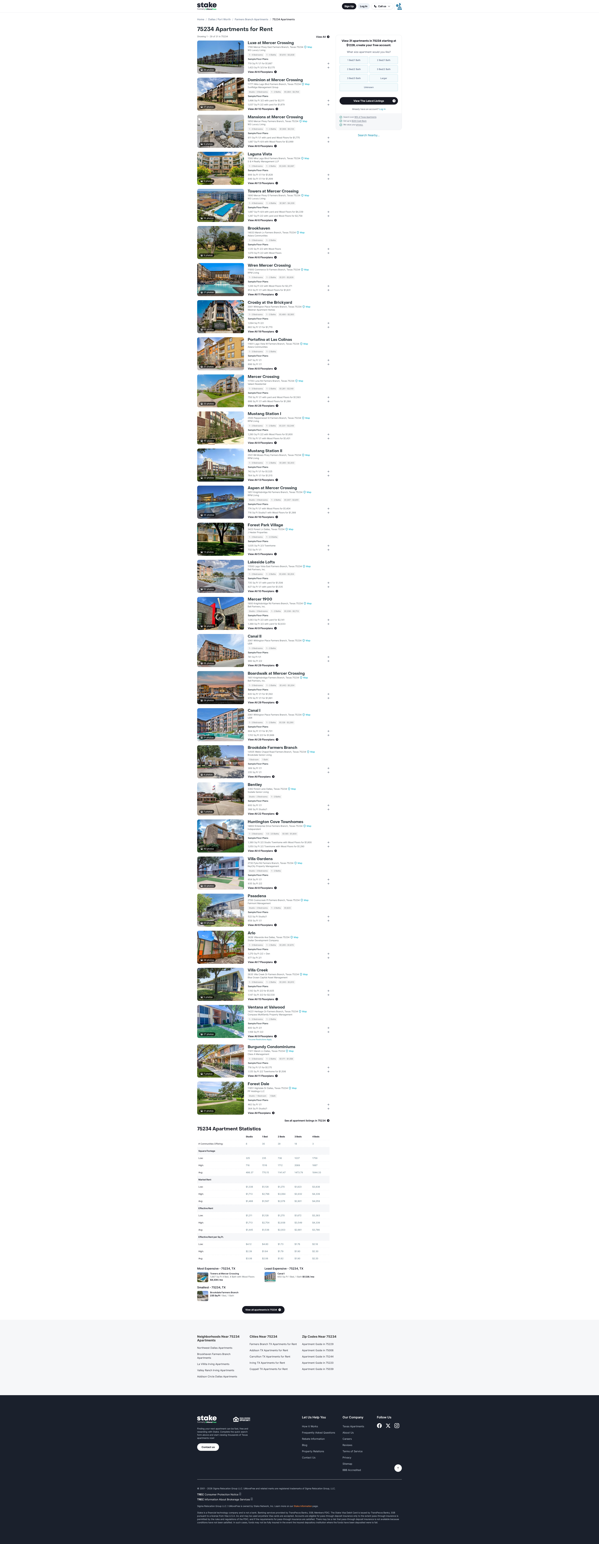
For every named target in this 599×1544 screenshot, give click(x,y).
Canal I (254, 710)
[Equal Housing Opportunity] (241, 1419)
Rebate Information (313, 1438)
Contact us (208, 1447)
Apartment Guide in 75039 (318, 1369)
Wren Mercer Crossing (269, 265)
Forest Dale (258, 1084)
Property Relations (313, 1451)
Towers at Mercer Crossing (273, 191)
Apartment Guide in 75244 (318, 1356)
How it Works (310, 1426)
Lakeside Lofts (261, 562)
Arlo (251, 933)
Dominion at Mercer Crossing (275, 80)
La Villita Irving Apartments (213, 1364)
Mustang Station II (265, 451)
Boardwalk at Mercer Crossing (276, 673)
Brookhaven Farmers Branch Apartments (213, 1355)
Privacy (347, 1457)
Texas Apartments (353, 1426)
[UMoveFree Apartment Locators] (207, 1419)
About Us (348, 1432)
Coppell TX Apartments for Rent (269, 1369)
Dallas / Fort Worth (219, 19)
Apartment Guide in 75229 (318, 1344)
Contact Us (308, 1457)
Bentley (255, 784)
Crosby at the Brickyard (270, 302)
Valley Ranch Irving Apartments (215, 1370)
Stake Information (303, 1506)
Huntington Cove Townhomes (275, 821)
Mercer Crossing (263, 376)
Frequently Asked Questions (318, 1432)
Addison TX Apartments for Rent (269, 1350)
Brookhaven (259, 228)
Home (200, 19)
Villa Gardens (260, 859)
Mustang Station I (264, 413)
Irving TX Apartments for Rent (267, 1362)
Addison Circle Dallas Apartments (217, 1376)
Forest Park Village (265, 525)
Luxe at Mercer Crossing (271, 43)
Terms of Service (353, 1451)
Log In (363, 6)
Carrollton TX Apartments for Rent (270, 1356)
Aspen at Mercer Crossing (272, 488)
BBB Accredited (352, 1470)
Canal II (254, 636)
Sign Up (349, 6)
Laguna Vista (260, 154)
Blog (304, 1445)
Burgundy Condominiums (271, 1047)
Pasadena (257, 896)
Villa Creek (258, 970)
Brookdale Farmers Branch (272, 747)
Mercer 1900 (260, 599)
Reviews (347, 1445)
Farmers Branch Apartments (251, 19)
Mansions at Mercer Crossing (275, 117)
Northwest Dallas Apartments (214, 1347)
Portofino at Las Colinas (270, 339)
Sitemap (347, 1463)
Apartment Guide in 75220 (318, 1362)
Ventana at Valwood (266, 1007)
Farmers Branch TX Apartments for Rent (273, 1344)
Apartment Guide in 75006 (318, 1350)
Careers (347, 1438)
